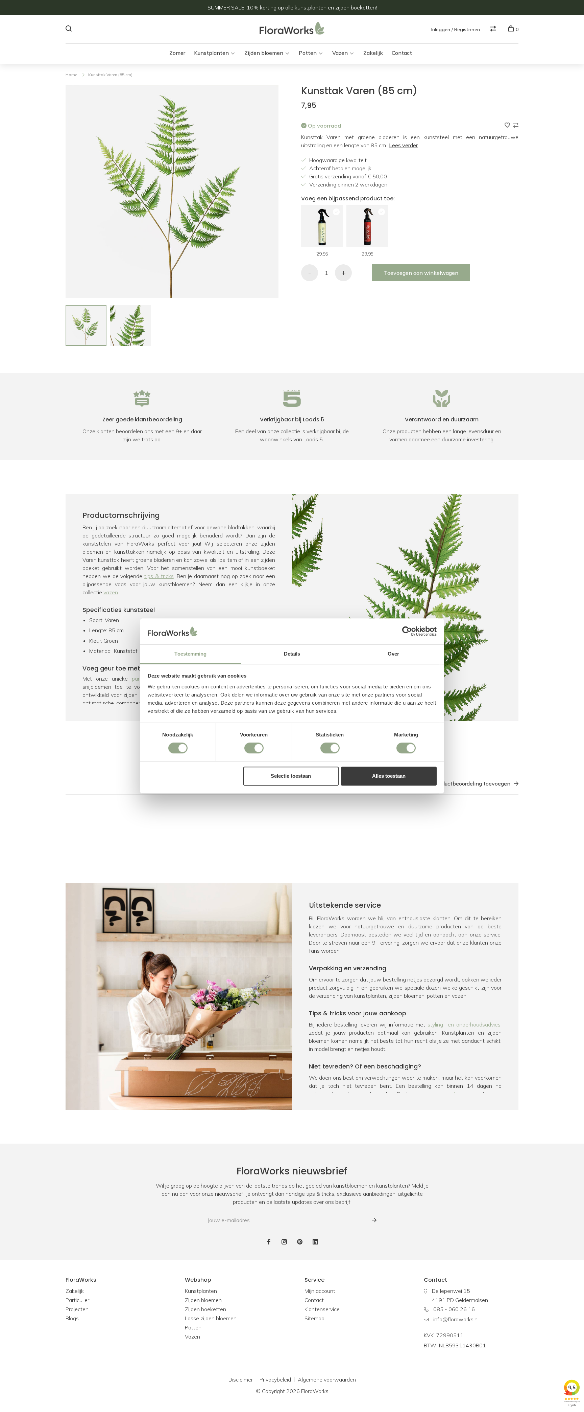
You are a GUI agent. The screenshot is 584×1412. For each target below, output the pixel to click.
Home (71, 74)
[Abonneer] (370, 1220)
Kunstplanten (211, 52)
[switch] (254, 748)
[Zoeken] (69, 29)
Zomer (177, 52)
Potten (308, 52)
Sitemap (314, 1318)
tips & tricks (159, 576)
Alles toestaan (389, 776)
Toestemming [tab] (190, 654)
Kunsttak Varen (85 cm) (110, 74)
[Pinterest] (299, 1242)
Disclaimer (240, 1379)
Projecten (77, 1309)
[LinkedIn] (315, 1242)
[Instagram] (284, 1242)
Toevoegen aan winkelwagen (421, 272)
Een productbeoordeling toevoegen (466, 783)
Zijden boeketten (205, 1309)
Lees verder (403, 145)
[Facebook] (268, 1242)
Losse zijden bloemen (211, 1318)
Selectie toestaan (291, 776)
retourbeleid (463, 1093)
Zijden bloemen (263, 52)
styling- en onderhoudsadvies (464, 1024)
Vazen (340, 52)
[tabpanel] (86, 325)
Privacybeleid (275, 1379)
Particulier (77, 1300)
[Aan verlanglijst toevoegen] (508, 125)
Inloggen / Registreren (455, 29)
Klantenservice (322, 1309)
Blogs (72, 1318)
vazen (110, 592)
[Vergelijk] (494, 29)
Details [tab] (292, 654)
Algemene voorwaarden (327, 1379)
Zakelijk (373, 52)
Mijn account (320, 1290)
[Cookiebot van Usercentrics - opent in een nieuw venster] (407, 631)
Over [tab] (393, 654)
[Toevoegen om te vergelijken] (515, 125)
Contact (402, 52)
